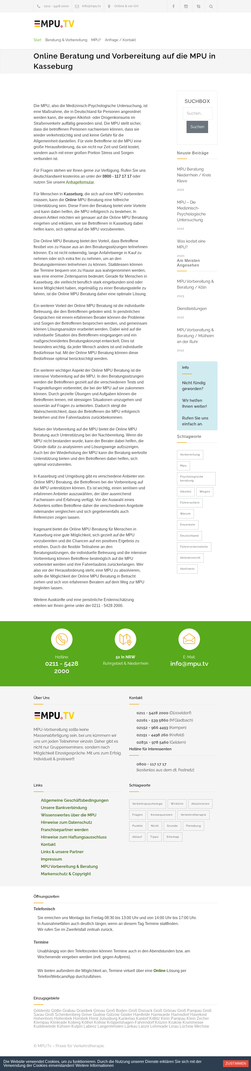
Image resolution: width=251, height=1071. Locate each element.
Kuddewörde (45, 1026)
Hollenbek (63, 1018)
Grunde (172, 825)
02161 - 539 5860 (152, 720)
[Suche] (211, 6)
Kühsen (63, 1026)
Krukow (175, 1022)
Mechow (201, 1026)
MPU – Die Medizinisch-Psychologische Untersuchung (191, 211)
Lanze (143, 1026)
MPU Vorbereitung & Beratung (69, 866)
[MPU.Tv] (54, 24)
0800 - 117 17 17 (151, 764)
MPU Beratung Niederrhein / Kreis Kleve (194, 175)
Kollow (100, 1022)
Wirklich (177, 803)
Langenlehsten (111, 1026)
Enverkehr (187, 524)
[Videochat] (198, 6)
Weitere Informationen (94, 1065)
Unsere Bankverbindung (64, 807)
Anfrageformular (80, 182)
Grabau (69, 1011)
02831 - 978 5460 (153, 742)
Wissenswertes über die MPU (68, 815)
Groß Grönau (164, 1011)
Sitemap (173, 836)
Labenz (90, 1026)
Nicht (155, 825)
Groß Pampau (189, 1011)
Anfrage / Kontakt (120, 40)
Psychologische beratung (191, 478)
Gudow (99, 1014)
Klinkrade (58, 1022)
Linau (174, 1026)
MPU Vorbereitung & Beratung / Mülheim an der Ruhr (195, 336)
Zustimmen (236, 1063)
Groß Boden (116, 1011)
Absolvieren (200, 803)
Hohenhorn (43, 1018)
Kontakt (48, 844)
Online (159, 971)
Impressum (51, 859)
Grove (86, 1014)
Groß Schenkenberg (62, 1014)
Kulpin (77, 1026)
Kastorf (142, 1018)
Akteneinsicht (190, 557)
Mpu (183, 465)
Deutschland (189, 535)
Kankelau (126, 1018)
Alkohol (185, 491)
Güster (126, 1014)
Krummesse (193, 1022)
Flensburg (193, 825)
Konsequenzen (162, 814)
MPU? (96, 40)
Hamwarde (160, 1014)
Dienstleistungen (192, 308)
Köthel (87, 1022)
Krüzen (161, 1022)
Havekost (198, 1014)
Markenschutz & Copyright (66, 874)
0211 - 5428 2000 (56, 6)
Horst (93, 1018)
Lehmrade (159, 1026)
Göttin (56, 1011)
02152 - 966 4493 (152, 727)
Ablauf (137, 836)
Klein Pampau (173, 1018)
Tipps (154, 836)
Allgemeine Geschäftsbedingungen (75, 800)
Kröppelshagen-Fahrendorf (130, 1022)
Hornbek (80, 1018)
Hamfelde (141, 1014)
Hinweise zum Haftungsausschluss (74, 837)
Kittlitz (154, 1018)
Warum (185, 513)
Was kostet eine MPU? (191, 244)
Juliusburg (108, 1018)
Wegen (205, 491)
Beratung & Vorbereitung (66, 40)
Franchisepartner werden (64, 829)
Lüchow (186, 1026)
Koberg (74, 1022)
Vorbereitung (190, 454)
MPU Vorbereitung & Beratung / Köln (195, 284)
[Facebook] (173, 6)
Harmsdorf (180, 1014)
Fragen (137, 814)
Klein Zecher (198, 1018)
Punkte (137, 825)
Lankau (131, 1026)
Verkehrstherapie (193, 814)
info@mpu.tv (91, 6)
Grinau (99, 1011)
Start (37, 40)
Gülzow (113, 1014)
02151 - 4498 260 (152, 735)
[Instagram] (186, 6)
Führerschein (190, 502)
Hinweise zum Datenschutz (66, 822)
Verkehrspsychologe (147, 803)
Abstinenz (187, 568)
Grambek (84, 1011)
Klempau (41, 1022)
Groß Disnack (140, 1011)
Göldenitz (42, 1011)
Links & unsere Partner (62, 851)
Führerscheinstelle (194, 546)
